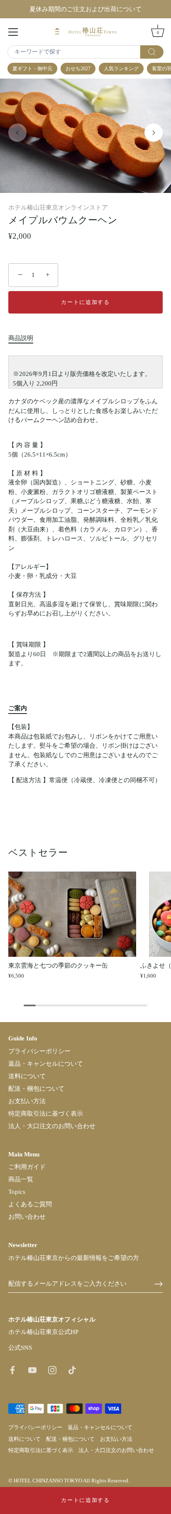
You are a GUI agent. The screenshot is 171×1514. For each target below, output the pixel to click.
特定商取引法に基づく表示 (45, 1113)
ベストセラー (38, 852)
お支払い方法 (27, 1101)
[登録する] (158, 1284)
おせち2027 (78, 69)
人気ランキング (121, 69)
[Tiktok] (72, 1369)
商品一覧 (20, 1179)
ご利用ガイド (27, 1166)
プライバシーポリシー (39, 1051)
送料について (27, 1076)
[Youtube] (32, 1369)
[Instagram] (52, 1369)
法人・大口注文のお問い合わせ (51, 1126)
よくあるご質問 (30, 1204)
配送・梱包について (36, 1088)
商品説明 (20, 338)
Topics (16, 1191)
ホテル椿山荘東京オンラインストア (58, 207)
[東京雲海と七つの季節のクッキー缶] (72, 914)
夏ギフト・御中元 (32, 69)
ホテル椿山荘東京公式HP (43, 1332)
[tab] (25, 338)
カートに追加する (85, 1500)
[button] (17, 132)
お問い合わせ (27, 1216)
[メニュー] (13, 32)
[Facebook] (12, 1369)
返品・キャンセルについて (45, 1063)
